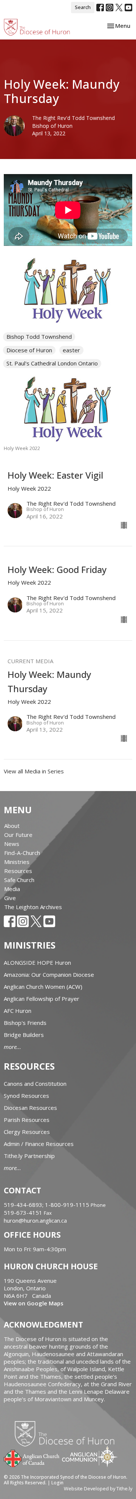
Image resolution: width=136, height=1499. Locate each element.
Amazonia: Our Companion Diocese (49, 974)
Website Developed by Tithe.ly (98, 1488)
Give (10, 898)
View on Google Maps (33, 1303)
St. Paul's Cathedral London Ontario (52, 363)
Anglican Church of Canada (32, 1457)
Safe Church (19, 880)
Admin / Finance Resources (39, 1143)
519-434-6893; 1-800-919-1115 (47, 1204)
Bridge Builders (24, 1034)
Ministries (16, 861)
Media (12, 889)
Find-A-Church (22, 852)
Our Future (18, 834)
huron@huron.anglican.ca (35, 1220)
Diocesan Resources (30, 1107)
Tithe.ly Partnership (29, 1155)
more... (12, 1046)
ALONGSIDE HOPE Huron (37, 962)
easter (71, 350)
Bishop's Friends (25, 1022)
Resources (18, 871)
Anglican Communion (90, 1456)
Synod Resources (26, 1095)
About (12, 825)
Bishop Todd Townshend (39, 336)
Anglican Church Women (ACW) (43, 986)
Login (57, 1482)
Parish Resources (26, 1119)
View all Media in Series (34, 771)
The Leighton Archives (33, 907)
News (11, 843)
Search (83, 7)
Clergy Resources (27, 1131)
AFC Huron (17, 1010)
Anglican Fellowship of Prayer (41, 998)
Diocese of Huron (29, 350)
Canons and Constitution (35, 1083)
